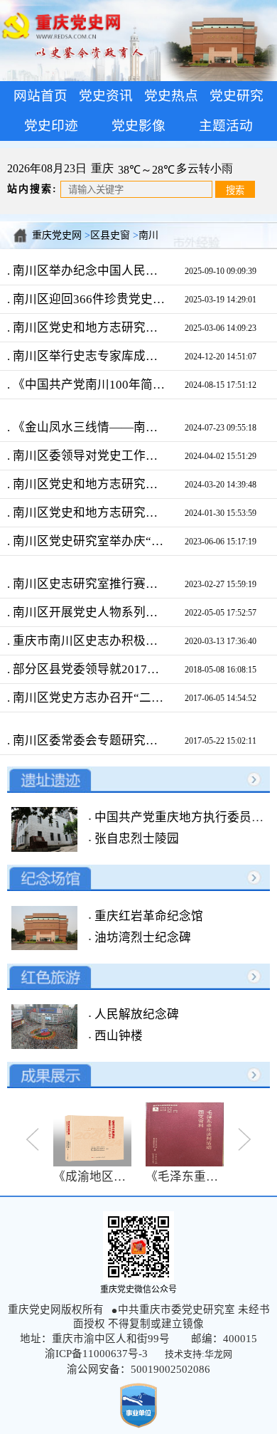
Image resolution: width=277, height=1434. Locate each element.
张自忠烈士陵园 (135, 838)
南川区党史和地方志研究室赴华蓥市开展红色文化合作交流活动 (88, 513)
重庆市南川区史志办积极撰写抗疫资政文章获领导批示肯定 (88, 641)
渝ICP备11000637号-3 (96, 1353)
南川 (148, 235)
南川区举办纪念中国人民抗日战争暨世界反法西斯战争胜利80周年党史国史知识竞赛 (88, 271)
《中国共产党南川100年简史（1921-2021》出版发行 (88, 384)
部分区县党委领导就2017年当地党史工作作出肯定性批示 (88, 669)
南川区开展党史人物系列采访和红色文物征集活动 (88, 612)
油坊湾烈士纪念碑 (141, 937)
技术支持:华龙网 (198, 1354)
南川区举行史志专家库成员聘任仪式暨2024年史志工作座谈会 (88, 356)
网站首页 (40, 95)
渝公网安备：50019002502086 (138, 1369)
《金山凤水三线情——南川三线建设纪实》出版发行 (88, 427)
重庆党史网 (57, 235)
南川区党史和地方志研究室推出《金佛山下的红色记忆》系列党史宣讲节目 (88, 484)
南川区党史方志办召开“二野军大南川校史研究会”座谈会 (88, 698)
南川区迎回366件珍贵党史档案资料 (88, 299)
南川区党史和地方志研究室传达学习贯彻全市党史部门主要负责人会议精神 (88, 327)
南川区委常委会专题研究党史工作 (88, 740)
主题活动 (226, 125)
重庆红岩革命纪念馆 (147, 916)
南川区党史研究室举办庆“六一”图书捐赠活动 (88, 541)
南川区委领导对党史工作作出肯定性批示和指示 (88, 456)
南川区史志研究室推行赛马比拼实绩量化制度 (88, 584)
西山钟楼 (117, 1036)
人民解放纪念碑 (135, 1014)
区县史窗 (110, 235)
